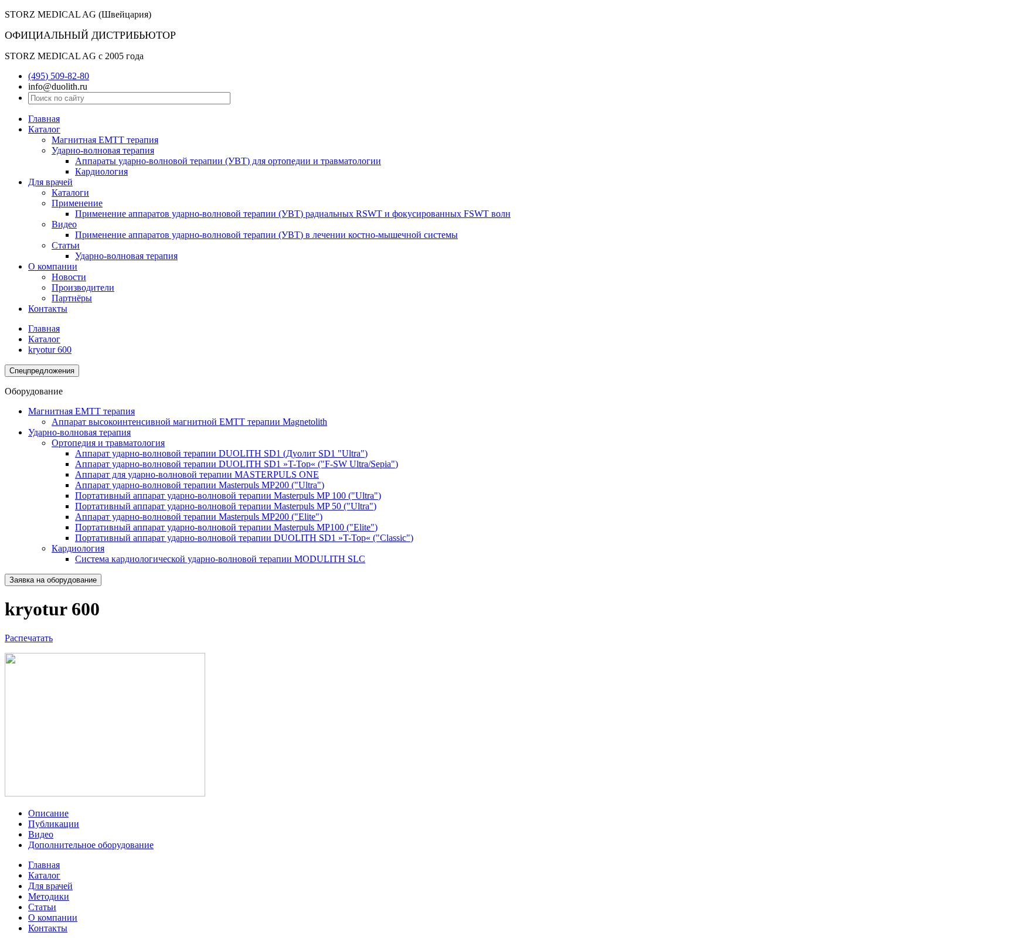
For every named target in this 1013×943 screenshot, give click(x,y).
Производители (83, 287)
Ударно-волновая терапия (103, 150)
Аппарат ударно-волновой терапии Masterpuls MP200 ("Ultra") (199, 485)
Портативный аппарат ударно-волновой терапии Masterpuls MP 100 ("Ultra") (228, 496)
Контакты (47, 309)
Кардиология (101, 171)
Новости (69, 277)
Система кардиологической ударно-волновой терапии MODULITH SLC (220, 559)
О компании (52, 266)
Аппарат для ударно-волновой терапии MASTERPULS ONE (197, 474)
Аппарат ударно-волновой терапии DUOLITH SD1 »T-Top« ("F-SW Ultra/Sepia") (236, 464)
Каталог (44, 129)
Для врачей (50, 182)
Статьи (66, 245)
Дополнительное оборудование (91, 845)
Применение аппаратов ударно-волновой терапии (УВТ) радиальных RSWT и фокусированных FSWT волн (293, 214)
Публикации (53, 824)
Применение (77, 203)
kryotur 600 (50, 350)
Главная (44, 119)
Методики (48, 896)
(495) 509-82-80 (58, 76)
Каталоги (70, 193)
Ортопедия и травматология (108, 443)
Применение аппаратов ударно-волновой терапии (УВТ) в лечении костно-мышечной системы (266, 235)
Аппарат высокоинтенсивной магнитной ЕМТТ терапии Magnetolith (189, 422)
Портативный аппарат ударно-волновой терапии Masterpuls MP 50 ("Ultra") (225, 506)
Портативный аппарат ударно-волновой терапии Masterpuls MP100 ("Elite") (226, 527)
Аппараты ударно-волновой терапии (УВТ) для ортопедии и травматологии (228, 161)
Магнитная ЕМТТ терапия (105, 140)
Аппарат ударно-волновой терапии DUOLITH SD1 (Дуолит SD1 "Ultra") (221, 453)
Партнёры (72, 298)
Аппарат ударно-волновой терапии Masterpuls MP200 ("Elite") (198, 517)
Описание (48, 813)
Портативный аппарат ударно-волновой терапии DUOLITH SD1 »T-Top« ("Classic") (244, 538)
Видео (64, 224)
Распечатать (29, 638)
